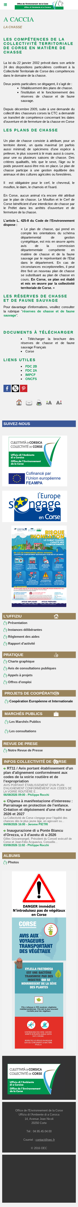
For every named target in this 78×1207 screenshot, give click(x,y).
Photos (13, 862)
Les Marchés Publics (24, 721)
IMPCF (30, 375)
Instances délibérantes (24, 629)
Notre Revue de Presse (25, 750)
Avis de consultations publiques (31, 668)
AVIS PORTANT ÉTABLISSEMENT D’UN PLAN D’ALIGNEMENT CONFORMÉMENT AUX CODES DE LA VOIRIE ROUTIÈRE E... (37, 788)
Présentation (17, 623)
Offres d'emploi (19, 682)
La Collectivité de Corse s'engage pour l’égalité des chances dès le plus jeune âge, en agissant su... (35, 819)
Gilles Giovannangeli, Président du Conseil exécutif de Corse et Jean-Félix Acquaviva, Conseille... (37, 840)
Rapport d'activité (21, 643)
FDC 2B (31, 366)
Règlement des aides (23, 636)
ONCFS (31, 379)
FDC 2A (31, 370)
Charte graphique (20, 661)
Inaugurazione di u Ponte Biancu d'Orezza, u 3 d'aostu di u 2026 (33, 832)
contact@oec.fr (45, 1139)
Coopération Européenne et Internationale (40, 701)
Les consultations (22, 731)
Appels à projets (19, 675)
